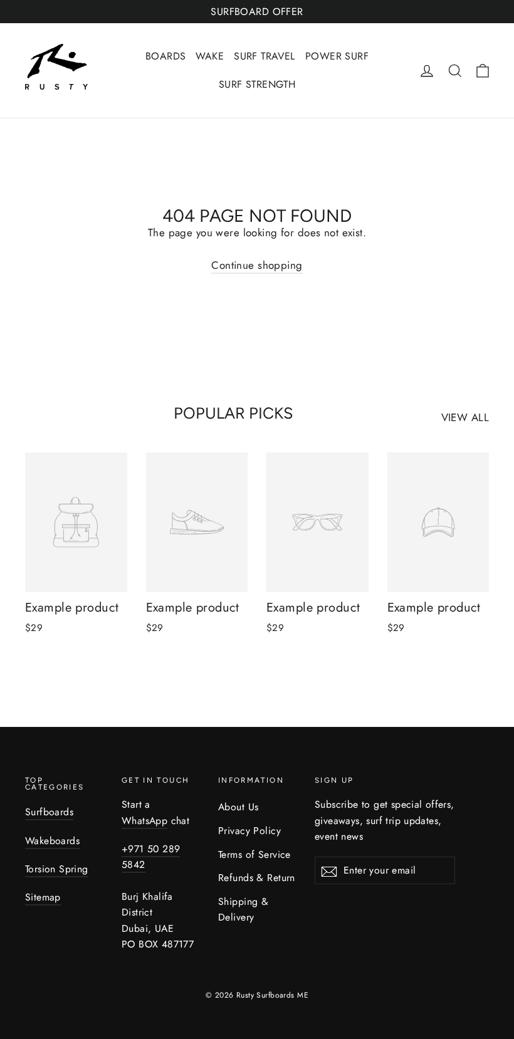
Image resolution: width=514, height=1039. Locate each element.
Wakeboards (52, 840)
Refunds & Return (256, 877)
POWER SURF (337, 56)
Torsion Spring (56, 869)
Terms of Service (254, 854)
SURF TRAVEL (264, 56)
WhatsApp (144, 820)
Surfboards (49, 812)
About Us (238, 807)
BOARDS (165, 56)
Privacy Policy (249, 830)
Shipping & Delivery (243, 909)
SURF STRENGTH (257, 84)
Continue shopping (256, 265)
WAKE (210, 56)
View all (465, 417)
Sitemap (43, 897)
